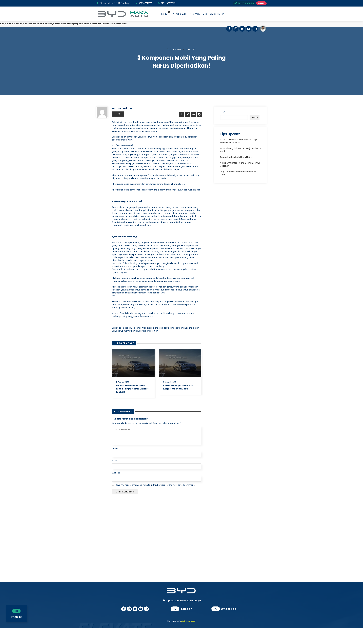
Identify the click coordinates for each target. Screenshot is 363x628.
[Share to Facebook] (181, 114)
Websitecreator (188, 621)
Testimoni (195, 13)
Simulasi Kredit (217, 13)
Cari (222, 112)
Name (116, 448)
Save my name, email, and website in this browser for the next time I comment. (155, 485)
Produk (164, 13)
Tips (118, 114)
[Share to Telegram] (198, 114)
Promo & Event (180, 13)
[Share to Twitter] (187, 114)
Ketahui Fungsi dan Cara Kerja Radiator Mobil (178, 387)
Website (116, 472)
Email (115, 460)
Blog (205, 13)
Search (254, 117)
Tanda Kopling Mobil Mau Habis (236, 157)
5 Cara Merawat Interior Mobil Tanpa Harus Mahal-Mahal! (132, 389)
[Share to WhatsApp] (193, 114)
